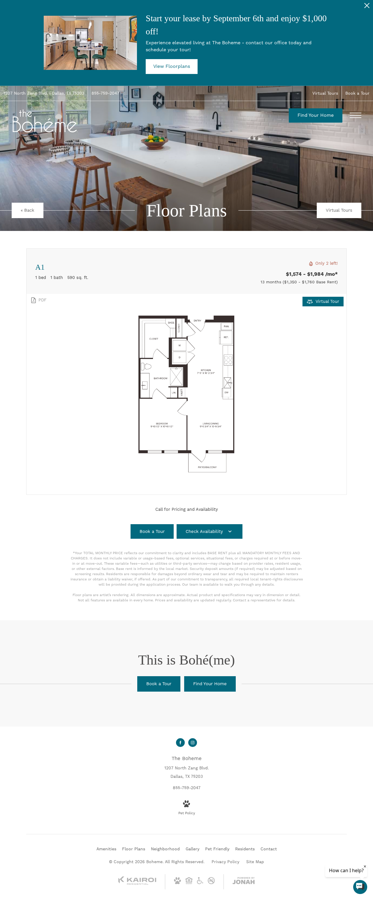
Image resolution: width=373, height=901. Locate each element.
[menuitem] (106, 849)
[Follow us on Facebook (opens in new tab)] (180, 742)
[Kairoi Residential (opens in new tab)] (137, 883)
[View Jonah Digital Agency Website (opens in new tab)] (244, 881)
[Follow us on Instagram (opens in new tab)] (192, 742)
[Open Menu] (355, 115)
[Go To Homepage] (45, 121)
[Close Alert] (367, 7)
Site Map (255, 861)
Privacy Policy (225, 861)
